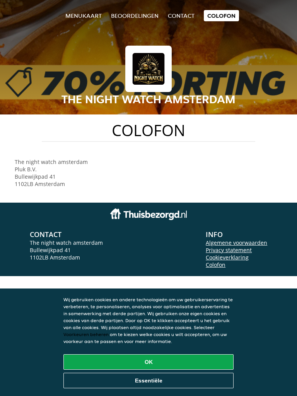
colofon (221, 16)
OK (149, 362)
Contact (181, 16)
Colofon (215, 264)
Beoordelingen (135, 16)
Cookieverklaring (227, 257)
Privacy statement (229, 250)
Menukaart (83, 16)
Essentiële (148, 380)
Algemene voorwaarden (236, 242)
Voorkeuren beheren (86, 334)
